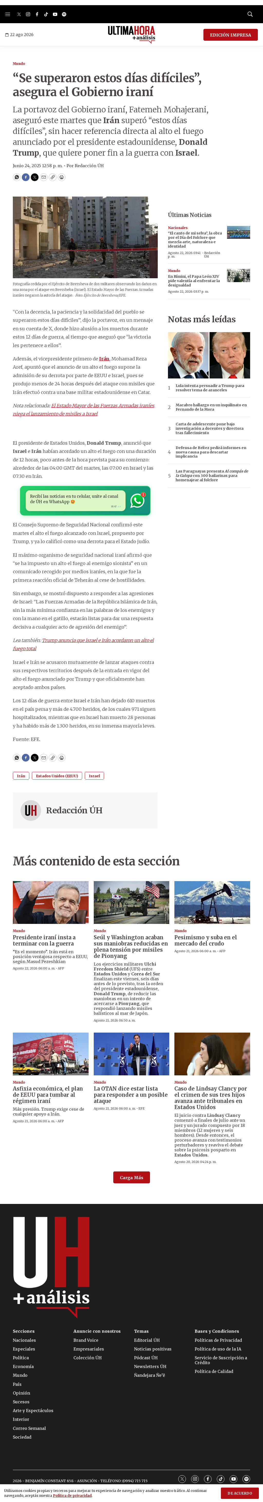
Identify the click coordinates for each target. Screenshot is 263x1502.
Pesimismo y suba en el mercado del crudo (205, 940)
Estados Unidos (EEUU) (57, 776)
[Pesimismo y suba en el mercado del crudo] (212, 902)
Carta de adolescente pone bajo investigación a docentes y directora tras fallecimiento (209, 428)
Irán (21, 776)
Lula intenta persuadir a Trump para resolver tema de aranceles (210, 388)
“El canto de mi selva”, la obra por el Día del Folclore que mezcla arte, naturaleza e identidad (195, 239)
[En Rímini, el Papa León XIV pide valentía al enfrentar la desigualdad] (238, 275)
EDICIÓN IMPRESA (230, 35)
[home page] (131, 35)
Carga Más (131, 1177)
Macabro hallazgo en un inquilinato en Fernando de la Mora (211, 407)
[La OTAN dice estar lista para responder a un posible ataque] (132, 1054)
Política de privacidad (72, 1495)
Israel (94, 776)
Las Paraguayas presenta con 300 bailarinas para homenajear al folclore (212, 475)
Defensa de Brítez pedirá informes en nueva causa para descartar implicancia (211, 452)
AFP (61, 968)
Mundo (19, 64)
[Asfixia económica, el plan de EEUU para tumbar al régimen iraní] (51, 1054)
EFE (141, 1108)
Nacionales (178, 228)
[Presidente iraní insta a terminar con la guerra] (51, 902)
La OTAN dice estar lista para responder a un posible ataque (131, 1094)
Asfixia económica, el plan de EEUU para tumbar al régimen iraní (48, 1094)
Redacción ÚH (74, 810)
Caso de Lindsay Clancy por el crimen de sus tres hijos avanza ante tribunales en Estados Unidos (210, 1097)
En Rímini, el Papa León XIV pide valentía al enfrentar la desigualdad (194, 281)
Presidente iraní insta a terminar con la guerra (44, 940)
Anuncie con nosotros (97, 1331)
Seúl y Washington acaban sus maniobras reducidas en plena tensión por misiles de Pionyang (131, 946)
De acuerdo (240, 1493)
